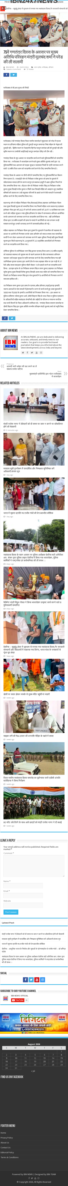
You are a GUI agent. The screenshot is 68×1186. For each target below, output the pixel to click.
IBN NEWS (10, 67)
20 (44, 1061)
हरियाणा (51, 67)
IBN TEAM (51, 1174)
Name (6, 881)
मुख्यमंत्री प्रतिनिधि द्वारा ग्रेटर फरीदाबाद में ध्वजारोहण (45, 374)
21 (53, 1061)
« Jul (33, 1071)
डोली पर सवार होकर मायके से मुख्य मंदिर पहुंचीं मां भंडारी (26, 694)
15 (61, 1058)
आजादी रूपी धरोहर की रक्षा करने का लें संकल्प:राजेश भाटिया (22, 366)
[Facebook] (25, 979)
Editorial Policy (7, 1152)
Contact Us (5, 1147)
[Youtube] (36, 979)
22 (61, 1061)
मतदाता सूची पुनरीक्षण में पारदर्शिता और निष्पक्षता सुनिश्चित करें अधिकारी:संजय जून (31, 939)
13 (44, 1058)
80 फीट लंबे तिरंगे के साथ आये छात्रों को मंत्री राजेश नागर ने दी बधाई (32, 822)
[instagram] (42, 979)
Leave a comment (13, 69)
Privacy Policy (7, 1138)
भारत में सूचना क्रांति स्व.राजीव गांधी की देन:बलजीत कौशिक (28, 513)
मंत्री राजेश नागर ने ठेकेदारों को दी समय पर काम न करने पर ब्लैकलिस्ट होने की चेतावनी (33, 934)
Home (3, 1133)
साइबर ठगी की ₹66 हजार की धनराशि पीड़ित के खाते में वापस (28, 736)
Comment (8, 853)
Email (6, 891)
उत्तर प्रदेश (37, 67)
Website (7, 901)
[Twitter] (31, 979)
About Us (5, 1142)
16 (6, 1061)
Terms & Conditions (10, 1157)
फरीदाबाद (45, 67)
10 (16, 1058)
